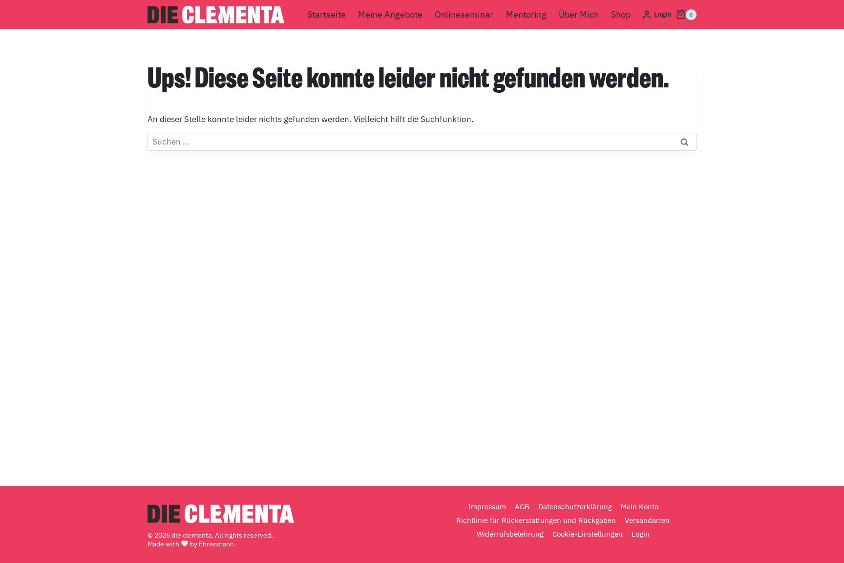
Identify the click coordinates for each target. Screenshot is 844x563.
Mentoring (526, 14)
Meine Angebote (390, 14)
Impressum (487, 506)
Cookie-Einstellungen (587, 534)
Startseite (326, 14)
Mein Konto (639, 506)
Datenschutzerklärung (575, 506)
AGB (522, 506)
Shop (621, 14)
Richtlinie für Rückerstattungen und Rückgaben (536, 520)
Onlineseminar (464, 14)
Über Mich (579, 14)
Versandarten (647, 520)
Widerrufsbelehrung (510, 534)
